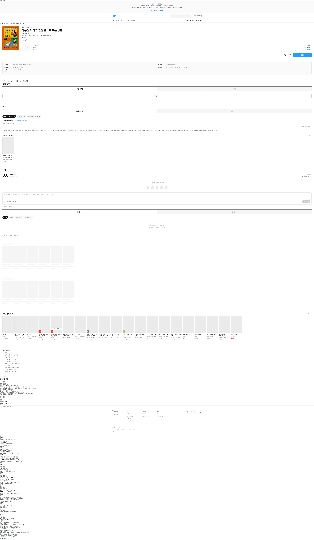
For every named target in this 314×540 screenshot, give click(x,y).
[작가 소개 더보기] (157, 131)
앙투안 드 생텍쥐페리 (31, 336)
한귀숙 (108, 337)
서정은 (88, 337)
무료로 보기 (3, 471)
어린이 (32, 27)
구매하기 (7, 513)
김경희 (64, 337)
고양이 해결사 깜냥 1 (139, 335)
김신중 (92, 337)
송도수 (96, 337)
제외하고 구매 (3, 401)
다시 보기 (8, 521)
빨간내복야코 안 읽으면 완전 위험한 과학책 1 (224, 335)
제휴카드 (129, 414)
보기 (1, 506)
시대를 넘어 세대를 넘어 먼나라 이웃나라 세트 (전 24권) (56, 335)
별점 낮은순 (28, 217)
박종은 (220, 337)
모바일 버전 (3, 538)
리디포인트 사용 (4, 481)
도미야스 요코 (114, 337)
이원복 (40, 337)
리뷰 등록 (306, 202)
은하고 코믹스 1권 (152, 334)
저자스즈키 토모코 (9, 116)
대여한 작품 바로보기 (15, 453)
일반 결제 (9, 483)
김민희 (16, 337)
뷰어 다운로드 (130, 416)
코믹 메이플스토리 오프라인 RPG (92, 335)
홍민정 (136, 337)
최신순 (5, 217)
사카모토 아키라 (45, 35)
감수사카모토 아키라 (34, 116)
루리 (3, 336)
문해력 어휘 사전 (212, 334)
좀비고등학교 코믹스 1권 (176, 335)
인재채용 (159, 416)
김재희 (140, 337)
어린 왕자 (29, 334)
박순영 (148, 336)
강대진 (24, 337)
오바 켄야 (120, 337)
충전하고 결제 (3, 483)
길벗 (23, 37)
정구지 (196, 336)
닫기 (4, 506)
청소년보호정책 (128, 429)
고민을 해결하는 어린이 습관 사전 (103, 335)
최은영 (124, 337)
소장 (302, 55)
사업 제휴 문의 (145, 416)
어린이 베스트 (6, 350)
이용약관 (113, 429)
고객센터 (116, 411)
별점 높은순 (19, 217)
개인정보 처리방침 (120, 429)
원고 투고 (144, 414)
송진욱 (211, 336)
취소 (1, 399)
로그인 (198, 16)
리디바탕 (129, 420)
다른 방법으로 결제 (5, 445)
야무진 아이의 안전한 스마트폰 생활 (7, 156)
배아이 (172, 337)
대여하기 (2, 513)
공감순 (12, 217)
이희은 (128, 337)
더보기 (310, 135)
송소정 (34, 35)
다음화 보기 (3, 521)
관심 (25, 40)
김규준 (68, 337)
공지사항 (116, 414)
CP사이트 (129, 418)
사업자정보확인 (135, 429)
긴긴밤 (4, 334)
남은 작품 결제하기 (4, 453)
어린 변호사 (234, 334)
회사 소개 (159, 414)
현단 (236, 336)
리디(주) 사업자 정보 (116, 427)
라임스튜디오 (154, 336)
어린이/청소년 (25, 27)
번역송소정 (21, 116)
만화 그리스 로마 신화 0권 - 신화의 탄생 (19, 335)
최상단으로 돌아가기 (9, 406)
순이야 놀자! (198, 334)
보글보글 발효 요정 (127, 335)
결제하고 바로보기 (4, 482)
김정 (208, 336)
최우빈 (20, 337)
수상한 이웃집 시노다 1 (115, 335)
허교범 (232, 336)
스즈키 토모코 (25, 35)
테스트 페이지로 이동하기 (157, 10)
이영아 (224, 337)
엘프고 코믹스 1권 (164, 334)
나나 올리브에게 (187, 334)
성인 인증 (2, 396)
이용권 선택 (3, 469)
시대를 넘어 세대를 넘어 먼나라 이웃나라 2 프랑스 (43, 335)
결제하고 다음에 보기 (14, 482)
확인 (1, 463)
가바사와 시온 (102, 337)
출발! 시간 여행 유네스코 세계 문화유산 (68, 335)
